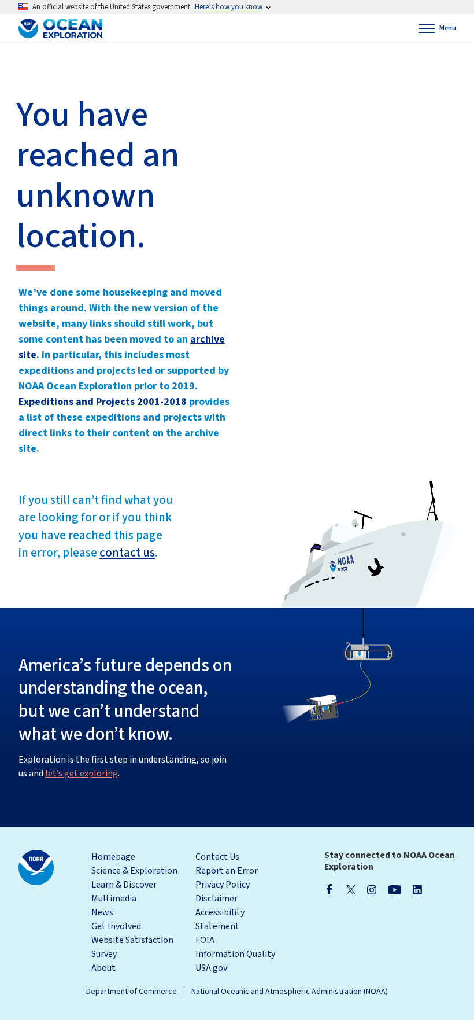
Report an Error (226, 870)
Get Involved (116, 926)
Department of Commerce (131, 991)
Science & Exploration (134, 870)
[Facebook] (329, 889)
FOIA (204, 940)
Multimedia (113, 898)
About (103, 968)
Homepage (113, 856)
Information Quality (235, 954)
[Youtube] (394, 889)
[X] (351, 889)
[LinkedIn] (417, 889)
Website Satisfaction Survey (132, 947)
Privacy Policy (222, 884)
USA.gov (211, 968)
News (102, 912)
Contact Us (217, 856)
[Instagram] (371, 889)
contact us (127, 552)
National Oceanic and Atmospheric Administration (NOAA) (289, 991)
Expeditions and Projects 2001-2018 (102, 402)
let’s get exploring (81, 773)
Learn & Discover (124, 884)
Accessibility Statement (220, 919)
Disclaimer (216, 898)
